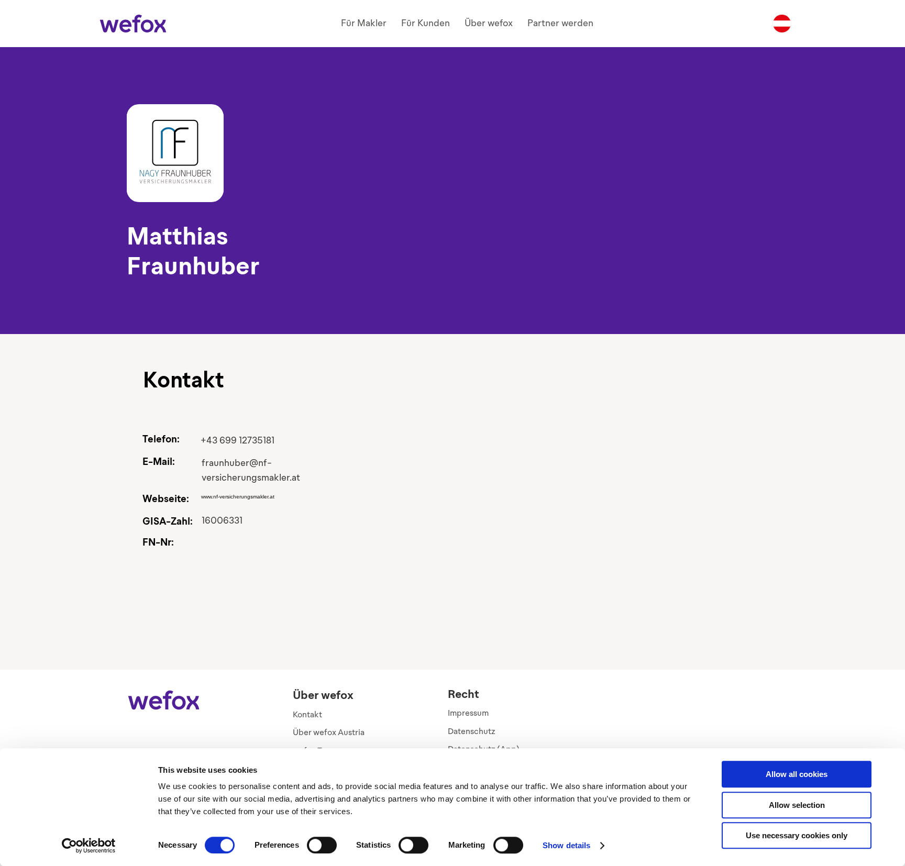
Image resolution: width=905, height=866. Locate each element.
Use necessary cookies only (796, 835)
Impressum (468, 713)
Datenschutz (471, 731)
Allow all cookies (796, 774)
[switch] (322, 845)
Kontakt (307, 714)
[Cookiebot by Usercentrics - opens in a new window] (89, 845)
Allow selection (797, 805)
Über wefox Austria (329, 732)
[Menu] (781, 23)
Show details (566, 845)
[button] (364, 23)
